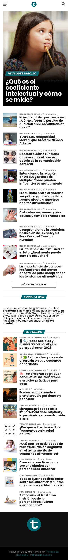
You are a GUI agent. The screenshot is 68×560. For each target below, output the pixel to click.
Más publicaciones (34, 284)
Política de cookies (41, 554)
